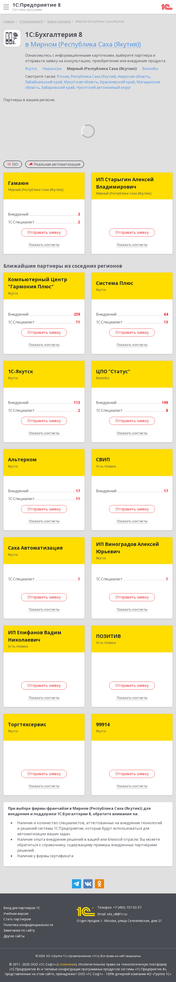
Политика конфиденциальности (28, 925)
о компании (67, 964)
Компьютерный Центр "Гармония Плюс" (37, 283)
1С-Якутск (20, 371)
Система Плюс (114, 283)
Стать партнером (17, 919)
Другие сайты (14, 936)
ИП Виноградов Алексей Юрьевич (127, 548)
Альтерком (22, 459)
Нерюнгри (52, 68)
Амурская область (134, 76)
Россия (63, 76)
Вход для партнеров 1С (21, 908)
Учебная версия (15, 913)
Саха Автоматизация (35, 548)
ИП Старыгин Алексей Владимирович (125, 183)
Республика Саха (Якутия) (93, 76)
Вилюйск (150, 68)
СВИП (103, 459)
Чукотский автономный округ (103, 87)
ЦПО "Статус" (113, 371)
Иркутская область (81, 81)
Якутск (31, 68)
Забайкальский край (43, 81)
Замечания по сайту (19, 930)
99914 (103, 724)
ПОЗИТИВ (108, 636)
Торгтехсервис (27, 724)
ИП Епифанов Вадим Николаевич (34, 636)
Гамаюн (18, 183)
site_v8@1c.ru (117, 914)
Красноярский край (117, 81)
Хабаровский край (57, 87)
